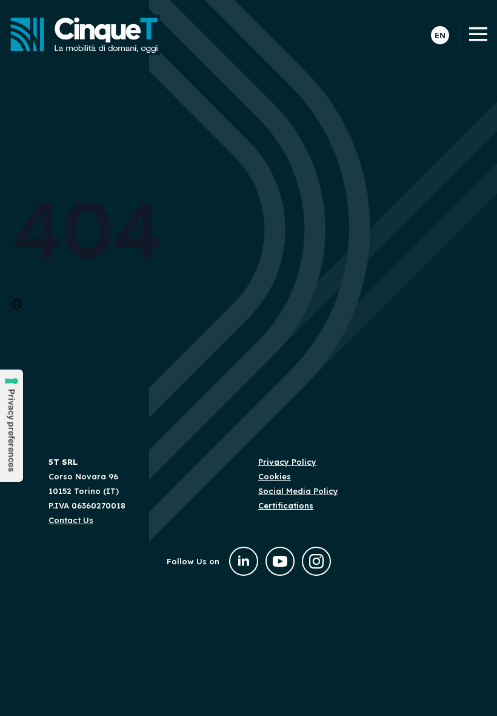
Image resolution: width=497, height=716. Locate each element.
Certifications (285, 505)
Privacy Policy (287, 462)
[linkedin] (243, 561)
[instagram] (316, 561)
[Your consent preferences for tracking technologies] (11, 426)
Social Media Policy (298, 491)
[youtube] (280, 561)
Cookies (274, 476)
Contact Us (70, 520)
